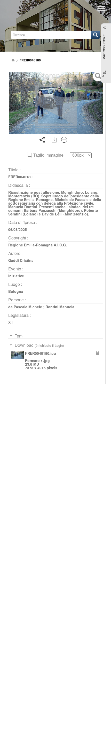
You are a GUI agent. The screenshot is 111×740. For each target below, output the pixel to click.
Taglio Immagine (48, 155)
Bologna (15, 291)
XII (10, 322)
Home (13, 60)
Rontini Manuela (59, 306)
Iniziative (16, 275)
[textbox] (35, 35)
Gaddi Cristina (21, 260)
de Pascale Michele (25, 306)
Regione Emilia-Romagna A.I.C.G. (37, 244)
